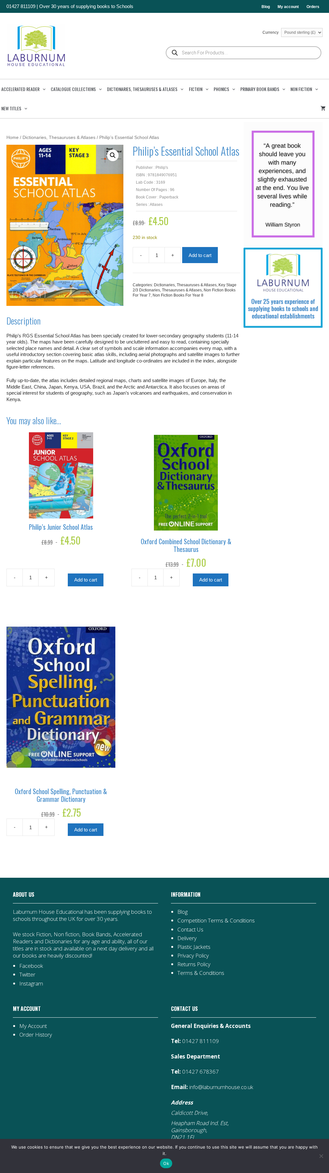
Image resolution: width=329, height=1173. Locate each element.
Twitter (27, 974)
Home (12, 137)
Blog (266, 7)
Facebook (31, 965)
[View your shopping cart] (324, 108)
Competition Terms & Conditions (216, 920)
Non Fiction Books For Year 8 (178, 295)
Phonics (221, 89)
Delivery (187, 938)
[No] (321, 1156)
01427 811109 (20, 6)
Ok (166, 1163)
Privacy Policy (193, 955)
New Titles (11, 108)
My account (288, 7)
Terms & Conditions (200, 972)
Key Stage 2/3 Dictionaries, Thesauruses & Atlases (184, 287)
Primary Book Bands (259, 89)
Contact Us (190, 929)
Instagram (31, 983)
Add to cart (200, 255)
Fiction (195, 89)
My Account (33, 1026)
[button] (113, 155)
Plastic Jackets (193, 946)
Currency (271, 32)
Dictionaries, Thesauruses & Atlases (142, 89)
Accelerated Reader (20, 89)
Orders (313, 7)
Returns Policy (193, 964)
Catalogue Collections (73, 89)
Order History (35, 1034)
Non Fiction (301, 89)
